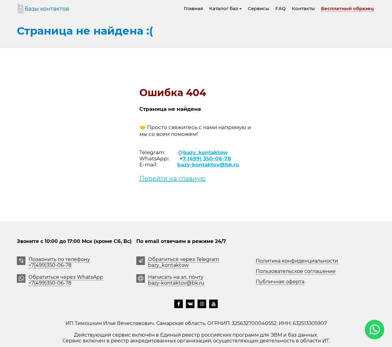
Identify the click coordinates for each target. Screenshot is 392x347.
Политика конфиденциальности (297, 261)
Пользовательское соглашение (296, 271)
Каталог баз (223, 8)
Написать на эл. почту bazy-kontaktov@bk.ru (176, 280)
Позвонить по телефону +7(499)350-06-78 (59, 262)
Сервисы (258, 8)
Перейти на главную (172, 178)
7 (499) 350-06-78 (207, 158)
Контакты (303, 8)
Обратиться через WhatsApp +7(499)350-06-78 (65, 280)
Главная (193, 8)
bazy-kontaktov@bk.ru (208, 165)
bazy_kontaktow (205, 152)
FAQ (280, 8)
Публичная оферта (280, 282)
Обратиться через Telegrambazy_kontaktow (183, 262)
